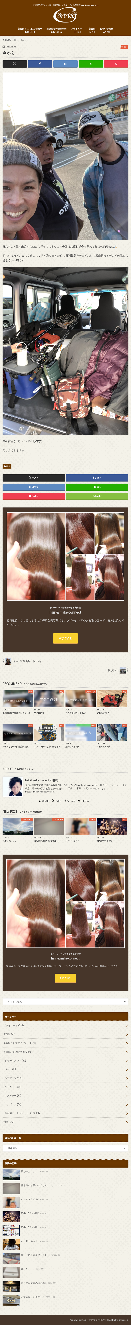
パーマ (10, 1069)
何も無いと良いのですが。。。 (43, 1185)
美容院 (92, 30)
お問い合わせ (106, 30)
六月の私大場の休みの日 (39, 1283)
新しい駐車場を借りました (40, 1255)
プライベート (77, 30)
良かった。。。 (34, 1171)
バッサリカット (34, 1241)
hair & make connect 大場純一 (42, 780)
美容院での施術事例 (57, 30)
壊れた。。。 (33, 1269)
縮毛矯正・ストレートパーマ (22, 1113)
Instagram (85, 801)
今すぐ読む (65, 638)
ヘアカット (13, 1086)
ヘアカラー (13, 1095)
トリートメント (15, 1060)
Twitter (58, 801)
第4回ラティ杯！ (35, 1227)
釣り (8, 466)
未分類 (9, 1034)
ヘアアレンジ (13, 1077)
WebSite (45, 801)
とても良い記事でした (38, 1296)
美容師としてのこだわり (30, 30)
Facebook (71, 801)
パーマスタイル (34, 1199)
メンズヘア (13, 1104)
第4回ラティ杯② (35, 1213)
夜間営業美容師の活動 (98, 1320)
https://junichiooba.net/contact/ (40, 791)
